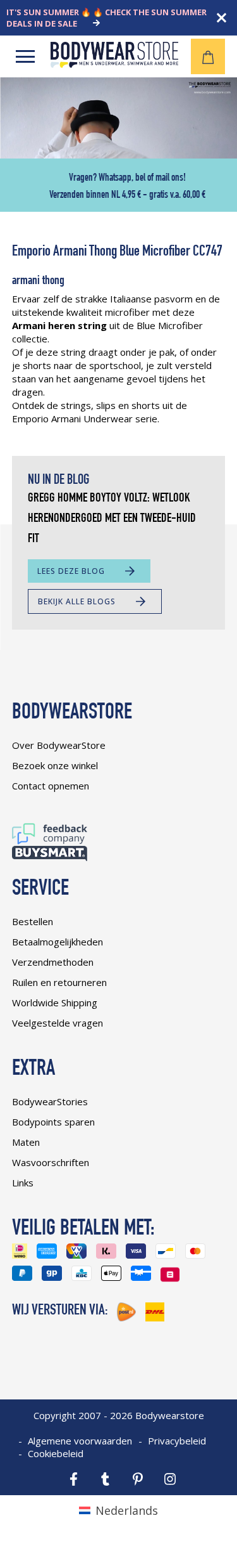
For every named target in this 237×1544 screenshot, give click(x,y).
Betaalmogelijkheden (57, 941)
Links (22, 1182)
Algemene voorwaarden (80, 1440)
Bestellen (32, 921)
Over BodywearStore (59, 745)
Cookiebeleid (55, 1453)
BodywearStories (50, 1101)
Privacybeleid (177, 1440)
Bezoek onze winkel (55, 765)
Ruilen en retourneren (59, 982)
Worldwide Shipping (54, 1002)
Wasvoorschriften (50, 1162)
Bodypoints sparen (53, 1121)
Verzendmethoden (53, 962)
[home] (114, 63)
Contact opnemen (50, 785)
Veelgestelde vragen (57, 1022)
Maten (26, 1142)
